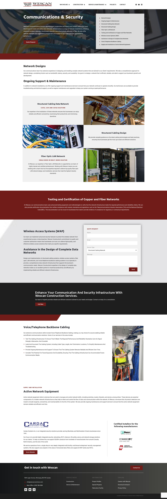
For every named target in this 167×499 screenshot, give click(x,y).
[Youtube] (139, 4)
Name (89, 232)
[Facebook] (136, 4)
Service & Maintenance (96, 4)
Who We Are (64, 4)
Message (89, 254)
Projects (113, 4)
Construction (78, 4)
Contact (123, 4)
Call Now (40, 304)
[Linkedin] (141, 4)
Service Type (90, 247)
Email (88, 240)
